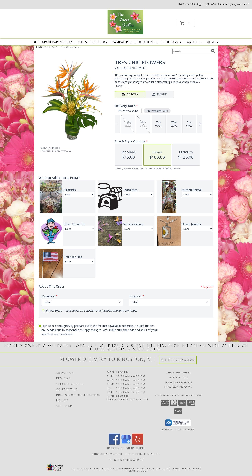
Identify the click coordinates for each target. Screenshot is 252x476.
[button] (185, 23)
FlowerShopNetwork (128, 468)
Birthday (100, 42)
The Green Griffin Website (126, 459)
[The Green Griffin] (125, 22)
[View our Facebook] (114, 443)
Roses (82, 42)
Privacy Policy (157, 468)
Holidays (171, 42)
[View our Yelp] (137, 443)
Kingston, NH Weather (107, 453)
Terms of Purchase (185, 468)
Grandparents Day (57, 42)
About (192, 42)
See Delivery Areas (177, 360)
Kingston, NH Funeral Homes (126, 447)
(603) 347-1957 (239, 4)
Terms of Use (136, 470)
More (211, 42)
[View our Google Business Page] (126, 443)
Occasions (146, 42)
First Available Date (157, 110)
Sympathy (121, 42)
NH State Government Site (142, 453)
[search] (213, 51)
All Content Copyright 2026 (92, 468)
